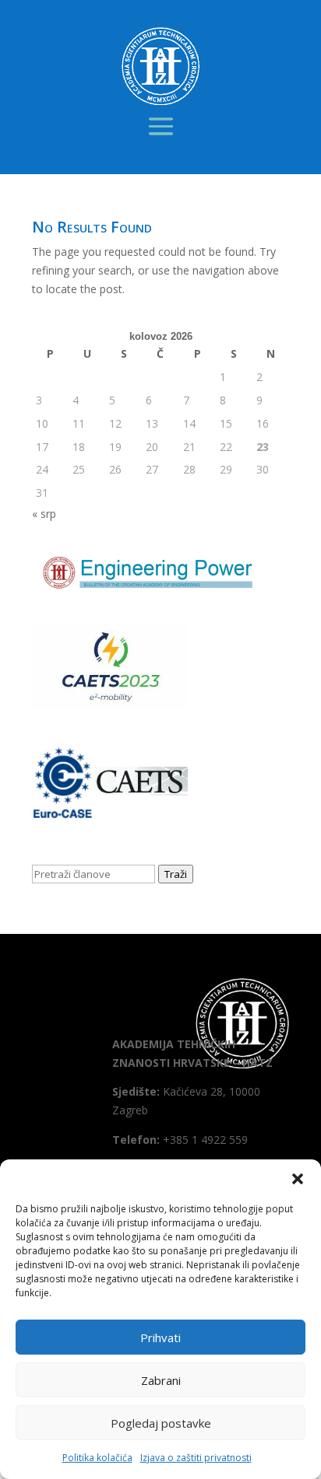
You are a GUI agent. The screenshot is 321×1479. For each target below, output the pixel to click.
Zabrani (161, 1380)
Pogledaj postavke (161, 1423)
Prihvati (160, 1337)
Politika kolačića (97, 1457)
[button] (297, 1179)
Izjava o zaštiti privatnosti (196, 1457)
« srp (44, 513)
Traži (175, 874)
